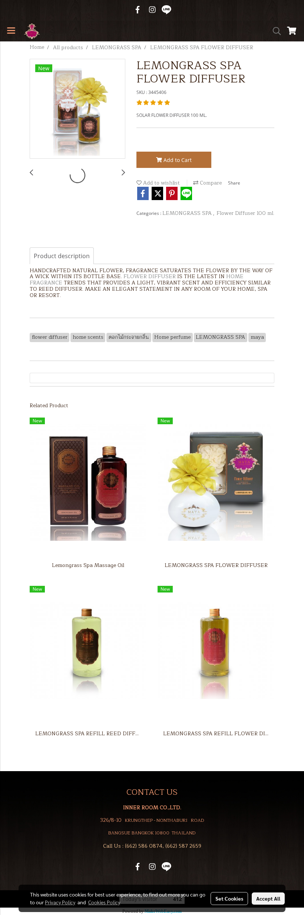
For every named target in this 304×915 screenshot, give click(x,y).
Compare (210, 183)
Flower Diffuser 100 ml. (245, 213)
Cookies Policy (104, 902)
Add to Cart (177, 159)
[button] (274, 31)
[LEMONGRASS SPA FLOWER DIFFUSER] (77, 109)
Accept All (268, 898)
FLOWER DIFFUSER (149, 276)
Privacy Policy (60, 902)
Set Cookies (229, 898)
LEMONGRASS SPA (187, 213)
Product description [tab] (62, 256)
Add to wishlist (161, 183)
